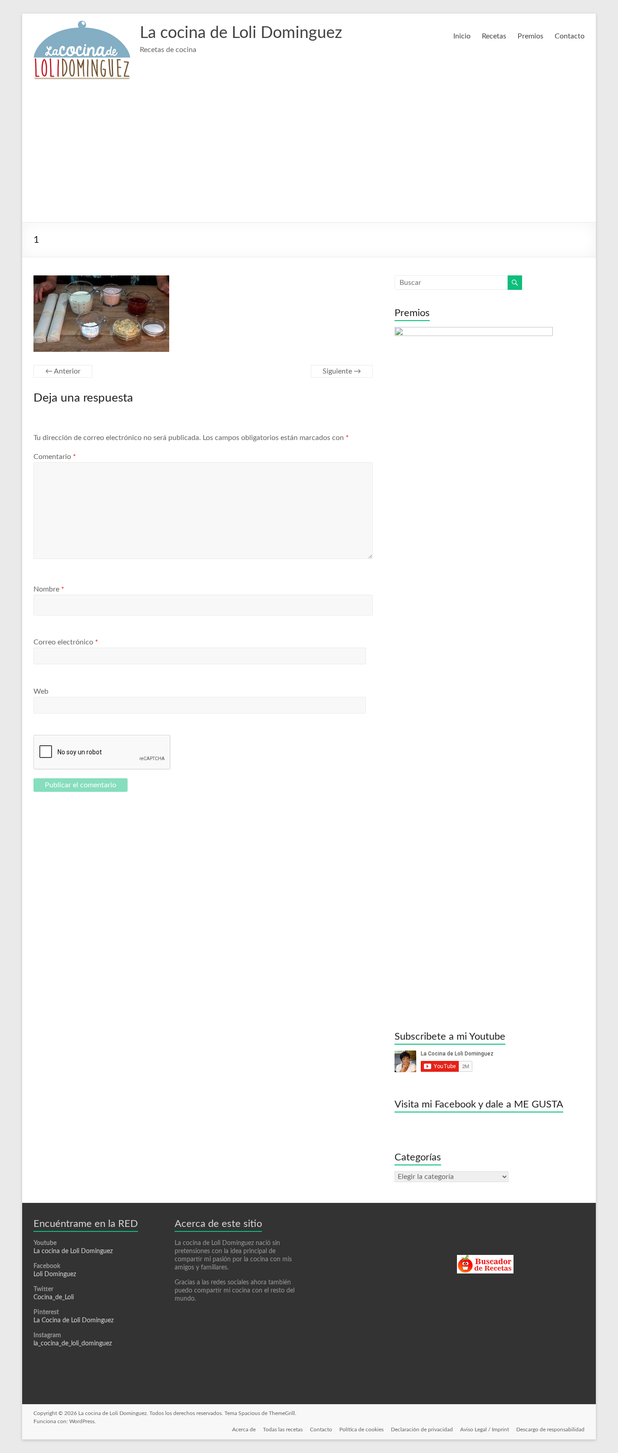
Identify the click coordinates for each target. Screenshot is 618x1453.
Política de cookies (361, 1429)
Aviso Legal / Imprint (484, 1429)
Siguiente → (342, 371)
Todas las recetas (283, 1429)
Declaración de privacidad (422, 1429)
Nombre (48, 589)
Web (40, 691)
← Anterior (63, 371)
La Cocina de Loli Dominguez (73, 1320)
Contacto (570, 36)
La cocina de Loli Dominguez (241, 33)
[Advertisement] (309, 154)
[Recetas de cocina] (485, 1259)
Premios (530, 36)
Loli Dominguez (54, 1274)
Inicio (462, 36)
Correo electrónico (65, 642)
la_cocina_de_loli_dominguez (72, 1343)
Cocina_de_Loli (53, 1297)
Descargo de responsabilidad (550, 1429)
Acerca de (244, 1429)
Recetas (494, 36)
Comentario (54, 456)
